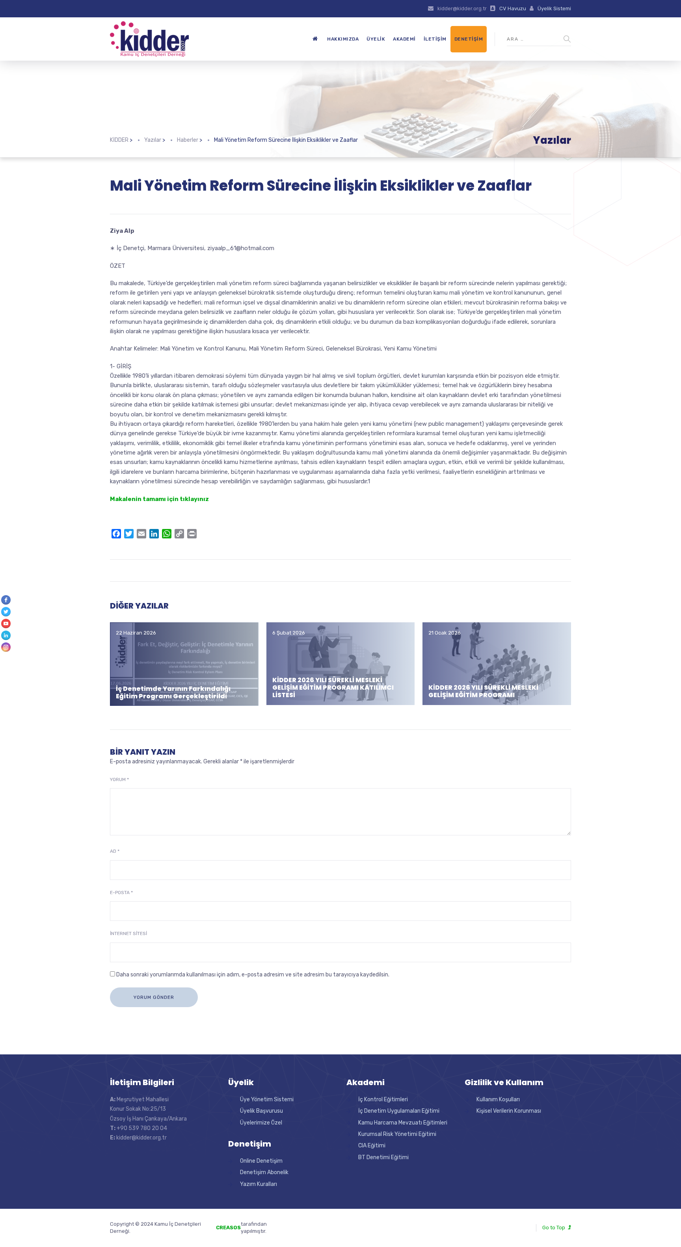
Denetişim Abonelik (264, 1172)
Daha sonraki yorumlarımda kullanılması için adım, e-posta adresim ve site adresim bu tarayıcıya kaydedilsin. (252, 974)
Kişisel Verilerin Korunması (508, 1111)
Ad (114, 851)
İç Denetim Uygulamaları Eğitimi (398, 1111)
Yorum (119, 779)
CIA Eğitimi (371, 1145)
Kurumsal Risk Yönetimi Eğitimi (397, 1134)
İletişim (435, 39)
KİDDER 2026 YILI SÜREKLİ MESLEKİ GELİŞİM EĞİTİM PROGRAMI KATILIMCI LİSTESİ (333, 687)
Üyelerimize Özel (261, 1122)
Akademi (404, 39)
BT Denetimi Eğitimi (383, 1157)
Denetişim (468, 39)
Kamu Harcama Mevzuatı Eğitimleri (402, 1122)
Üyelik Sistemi (554, 8)
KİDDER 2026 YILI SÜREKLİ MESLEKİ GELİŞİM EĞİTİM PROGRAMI (483, 691)
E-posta (121, 892)
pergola (300, 1224)
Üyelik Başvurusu (261, 1111)
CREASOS (228, 1227)
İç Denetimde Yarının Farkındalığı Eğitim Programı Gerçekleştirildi (173, 692)
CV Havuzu (512, 8)
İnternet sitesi (128, 933)
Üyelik (376, 39)
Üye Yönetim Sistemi (267, 1099)
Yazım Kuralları (258, 1184)
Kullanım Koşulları (498, 1099)
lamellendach (307, 1231)
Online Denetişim (261, 1161)
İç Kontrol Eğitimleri (383, 1099)
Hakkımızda (343, 39)
